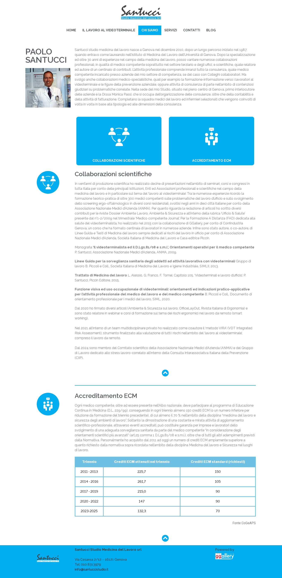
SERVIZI (170, 30)
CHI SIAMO (149, 30)
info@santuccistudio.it (91, 569)
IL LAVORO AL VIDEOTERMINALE (108, 30)
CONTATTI (191, 30)
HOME (71, 30)
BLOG (211, 30)
